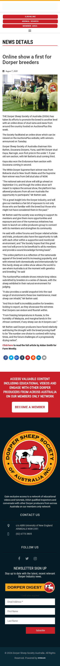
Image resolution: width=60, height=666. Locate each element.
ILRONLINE (30, 17)
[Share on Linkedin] (38, 357)
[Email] (44, 357)
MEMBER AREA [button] (30, 26)
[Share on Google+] (16, 357)
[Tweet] (11, 357)
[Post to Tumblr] (22, 357)
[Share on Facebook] (5, 357)
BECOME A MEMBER (30, 407)
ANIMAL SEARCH (30, 21)
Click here (7, 345)
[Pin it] (27, 357)
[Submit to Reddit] (33, 357)
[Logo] (30, 6)
